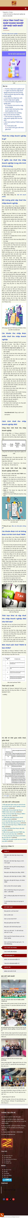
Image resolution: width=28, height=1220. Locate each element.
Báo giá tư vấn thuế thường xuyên (12, 926)
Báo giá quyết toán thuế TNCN (11, 922)
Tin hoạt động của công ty (10, 1159)
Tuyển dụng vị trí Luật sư (8, 1096)
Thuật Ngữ (6, 1173)
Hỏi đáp (6, 1171)
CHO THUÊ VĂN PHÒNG (10, 951)
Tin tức (11, 12)
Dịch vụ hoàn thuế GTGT (10, 918)
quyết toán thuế (15, 626)
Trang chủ (5, 12)
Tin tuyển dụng (7, 1157)
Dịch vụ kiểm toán (8, 914)
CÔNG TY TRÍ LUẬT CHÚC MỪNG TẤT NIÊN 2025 (13, 1088)
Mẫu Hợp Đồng (7, 1175)
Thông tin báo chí (8, 1155)
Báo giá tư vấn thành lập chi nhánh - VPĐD (14, 876)
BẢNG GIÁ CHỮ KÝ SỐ (10, 971)
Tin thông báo (7, 1161)
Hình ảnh (6, 1177)
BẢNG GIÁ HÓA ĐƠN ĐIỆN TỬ (12, 959)
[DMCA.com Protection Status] (7, 1179)
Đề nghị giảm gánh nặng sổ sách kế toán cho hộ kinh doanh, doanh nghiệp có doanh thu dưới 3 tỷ (13, 1029)
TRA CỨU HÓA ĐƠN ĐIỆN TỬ (11, 963)
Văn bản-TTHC (7, 1169)
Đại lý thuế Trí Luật (9, 1190)
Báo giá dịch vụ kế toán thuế (11, 911)
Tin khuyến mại (7, 1163)
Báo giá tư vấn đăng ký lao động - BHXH (14, 872)
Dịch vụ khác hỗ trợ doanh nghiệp (12, 886)
